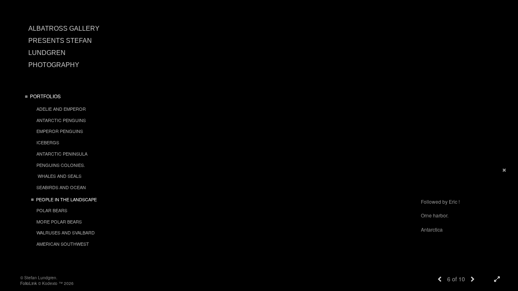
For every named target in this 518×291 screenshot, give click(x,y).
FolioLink (28, 283)
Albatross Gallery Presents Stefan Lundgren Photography (64, 46)
